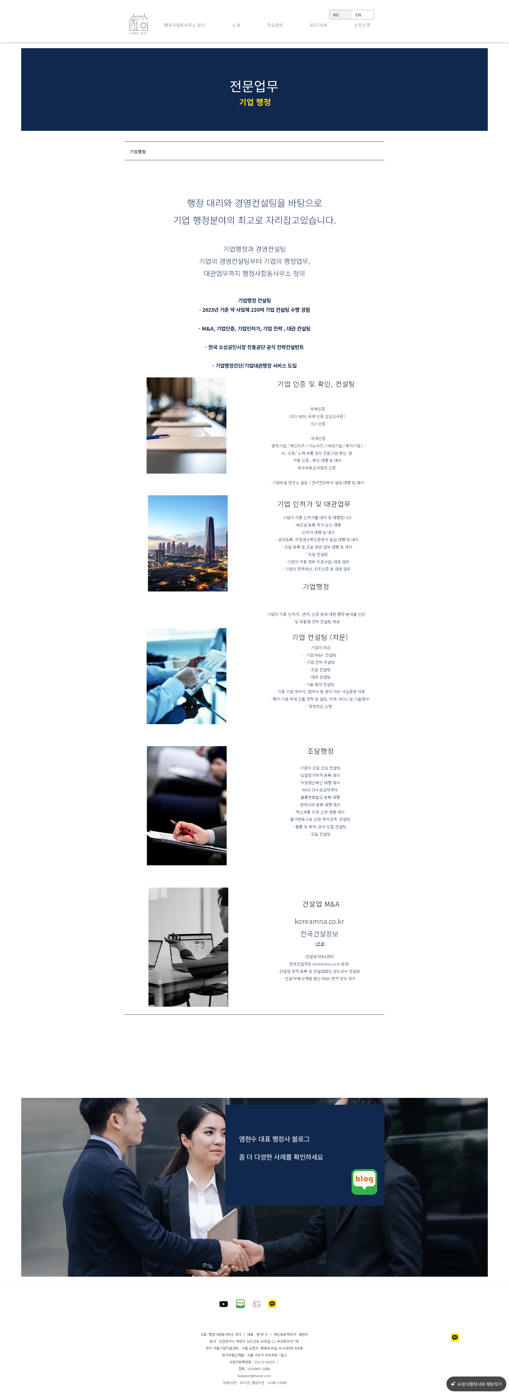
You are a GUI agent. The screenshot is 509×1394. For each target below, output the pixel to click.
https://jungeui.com (251, 1319)
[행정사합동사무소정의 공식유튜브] (224, 1304)
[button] (274, 27)
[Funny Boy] (364, 1182)
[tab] (254, 151)
